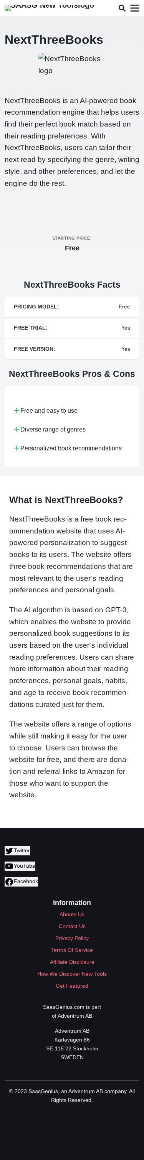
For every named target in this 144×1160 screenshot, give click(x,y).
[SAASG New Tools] (49, 8)
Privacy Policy (72, 938)
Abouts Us (72, 914)
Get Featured (72, 986)
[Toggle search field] (122, 8)
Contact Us (72, 926)
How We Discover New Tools (72, 974)
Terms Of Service (72, 950)
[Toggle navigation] (134, 8)
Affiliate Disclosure (72, 962)
